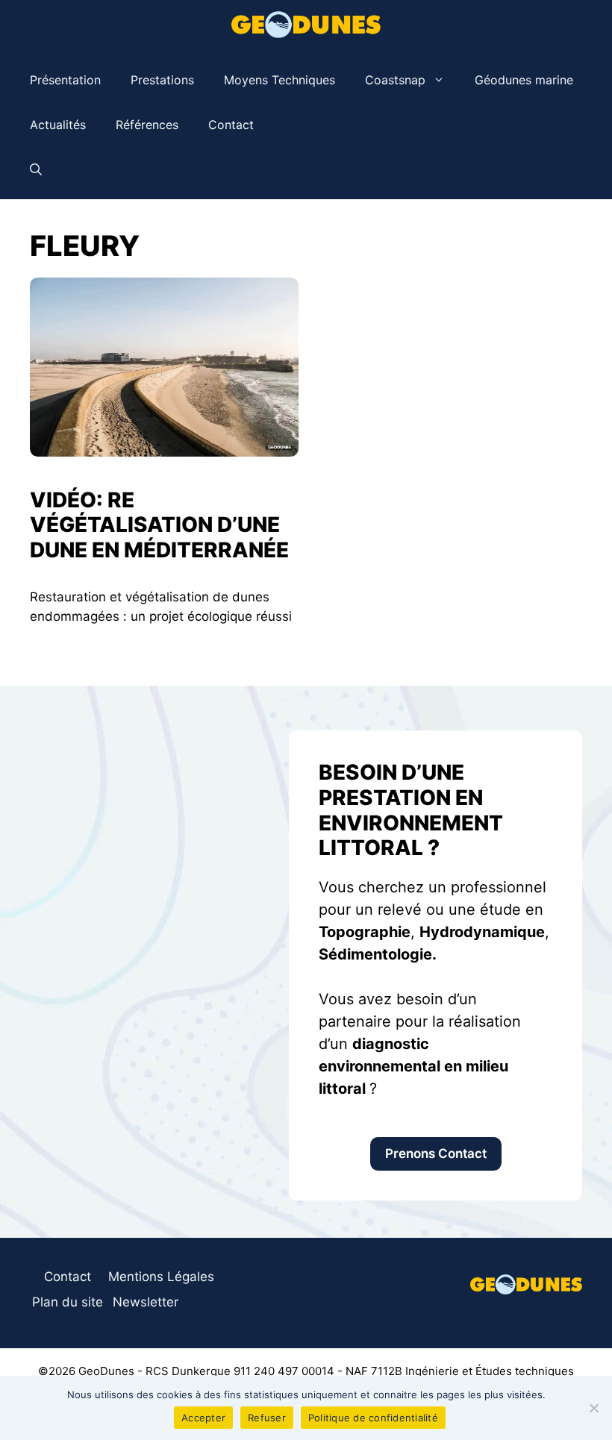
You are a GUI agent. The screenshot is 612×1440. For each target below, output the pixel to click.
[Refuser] (593, 1407)
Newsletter (145, 1302)
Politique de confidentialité (373, 1418)
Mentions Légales (161, 1276)
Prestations (162, 79)
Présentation (65, 79)
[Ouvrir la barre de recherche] (36, 169)
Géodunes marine (524, 79)
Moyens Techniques (279, 79)
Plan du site (67, 1302)
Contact (231, 124)
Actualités (58, 124)
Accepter (203, 1418)
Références (147, 124)
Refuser (267, 1418)
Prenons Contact (436, 1153)
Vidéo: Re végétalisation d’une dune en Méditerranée (159, 525)
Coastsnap (395, 79)
